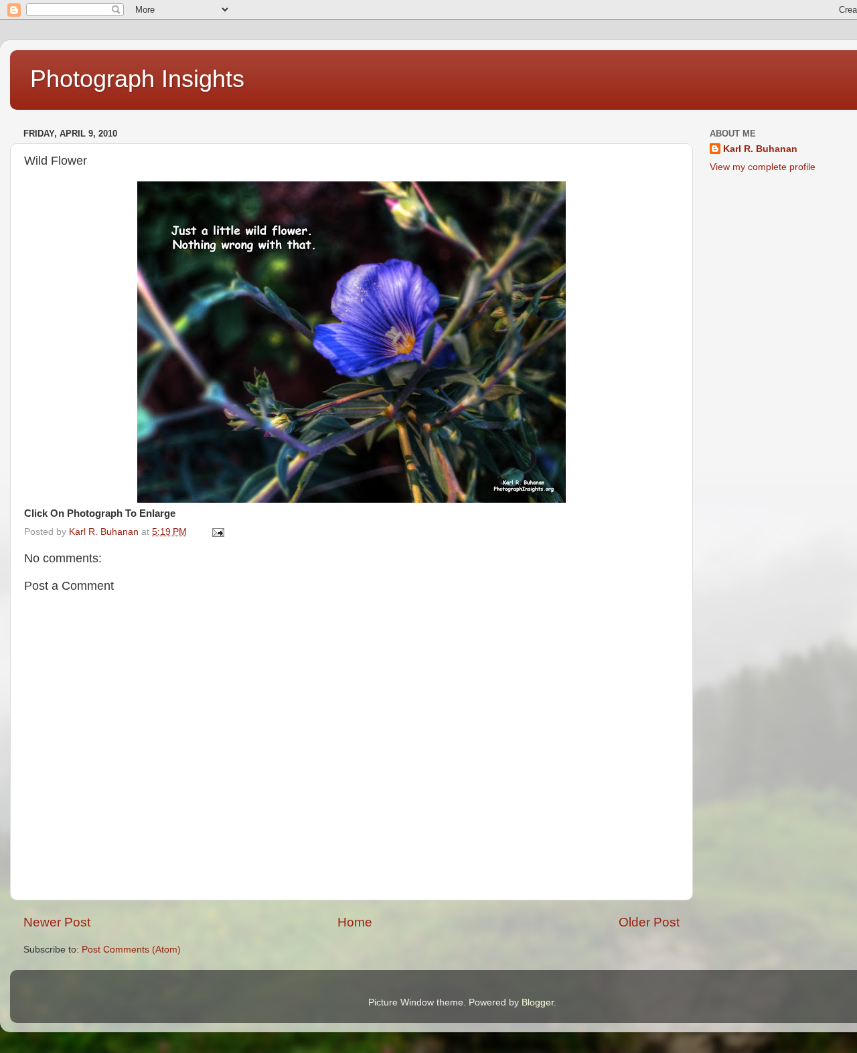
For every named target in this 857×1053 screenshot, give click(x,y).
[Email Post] (217, 532)
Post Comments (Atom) (131, 950)
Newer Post (56, 922)
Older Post (649, 922)
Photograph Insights (137, 78)
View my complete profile (762, 167)
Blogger (538, 1002)
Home (354, 922)
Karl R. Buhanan (760, 149)
